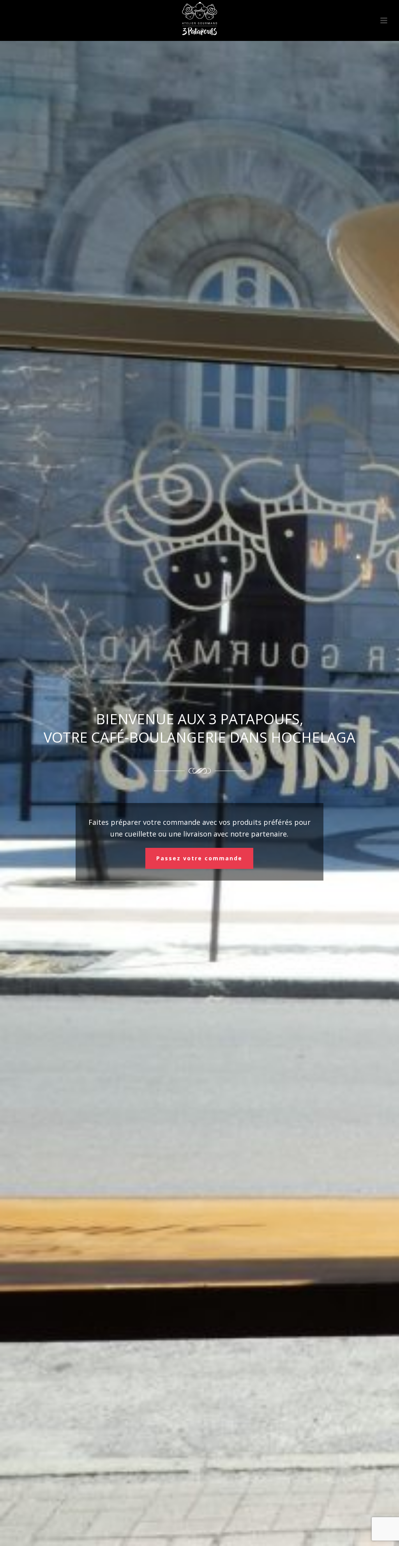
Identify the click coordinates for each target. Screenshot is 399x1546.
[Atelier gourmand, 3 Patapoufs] (199, 17)
